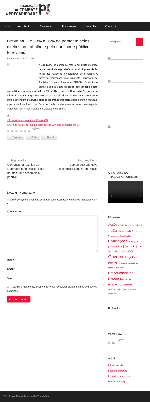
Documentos (69, 26)
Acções (113, 224)
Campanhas (46, 26)
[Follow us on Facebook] (110, 343)
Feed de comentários (119, 376)
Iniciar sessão (115, 365)
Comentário (14, 211)
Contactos (110, 26)
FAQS (130, 250)
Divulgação (116, 241)
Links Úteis (91, 26)
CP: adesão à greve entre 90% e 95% (27, 120)
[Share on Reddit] (17, 132)
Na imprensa (133, 263)
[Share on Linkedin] (21, 132)
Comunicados (125, 236)
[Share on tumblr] (26, 132)
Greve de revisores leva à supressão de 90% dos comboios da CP (43, 124)
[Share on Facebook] (9, 132)
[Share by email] (30, 132)
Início (7, 26)
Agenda (123, 225)
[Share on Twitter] (13, 132)
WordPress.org (116, 381)
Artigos (131, 225)
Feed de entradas (117, 370)
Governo (116, 256)
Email (11, 269)
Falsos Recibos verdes (117, 251)
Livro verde (122, 263)
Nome (11, 259)
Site (9, 278)
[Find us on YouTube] (114, 343)
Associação (23, 26)
